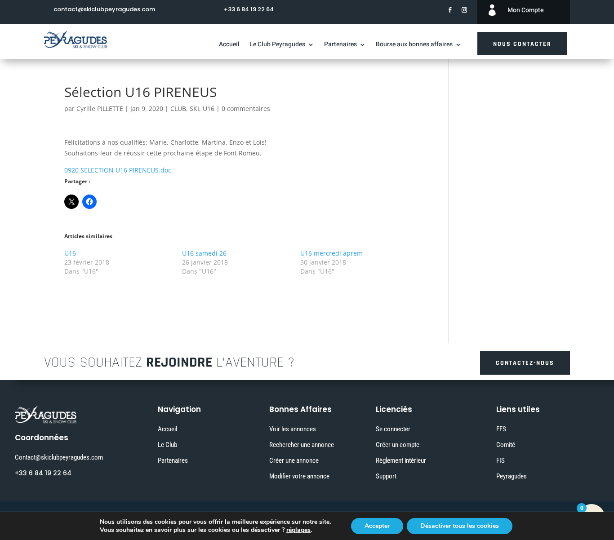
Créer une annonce (294, 460)
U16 (208, 108)
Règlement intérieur (401, 460)
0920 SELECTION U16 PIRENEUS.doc (117, 170)
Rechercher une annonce (301, 445)
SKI (194, 108)
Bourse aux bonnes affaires (414, 45)
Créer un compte (397, 445)
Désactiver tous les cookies (459, 526)
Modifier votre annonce (299, 476)
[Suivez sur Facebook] (450, 9)
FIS (500, 460)
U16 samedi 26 (204, 253)
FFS (501, 429)
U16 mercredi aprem (331, 253)
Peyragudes (511, 476)
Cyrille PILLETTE (99, 108)
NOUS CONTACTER (522, 44)
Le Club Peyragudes (277, 45)
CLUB (178, 108)
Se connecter (393, 429)
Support (386, 476)
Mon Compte (525, 10)
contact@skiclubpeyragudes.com (104, 9)
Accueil (229, 45)
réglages (298, 530)
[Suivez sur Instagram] (464, 9)
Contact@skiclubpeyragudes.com (59, 457)
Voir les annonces (292, 429)
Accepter (377, 526)
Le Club (167, 445)
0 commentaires (246, 108)
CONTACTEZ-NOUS (525, 363)
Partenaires (340, 45)
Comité (505, 445)
